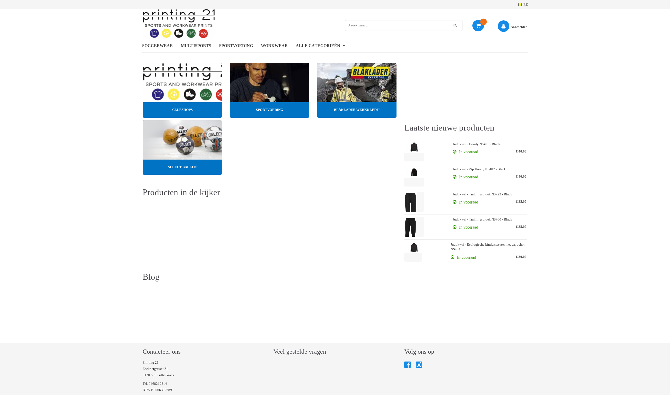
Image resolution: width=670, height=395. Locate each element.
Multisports (196, 45)
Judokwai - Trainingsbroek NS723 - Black (482, 194)
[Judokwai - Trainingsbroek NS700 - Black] (414, 227)
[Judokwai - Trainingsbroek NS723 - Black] (414, 202)
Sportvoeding (236, 45)
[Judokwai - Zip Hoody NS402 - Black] (414, 177)
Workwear (274, 45)
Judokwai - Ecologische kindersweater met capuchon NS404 (488, 246)
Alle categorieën (318, 45)
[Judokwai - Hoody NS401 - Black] (414, 151)
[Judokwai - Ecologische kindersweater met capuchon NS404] (413, 252)
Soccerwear (157, 45)
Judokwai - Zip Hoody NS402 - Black (479, 169)
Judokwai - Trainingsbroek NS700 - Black (482, 219)
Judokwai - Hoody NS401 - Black (476, 144)
